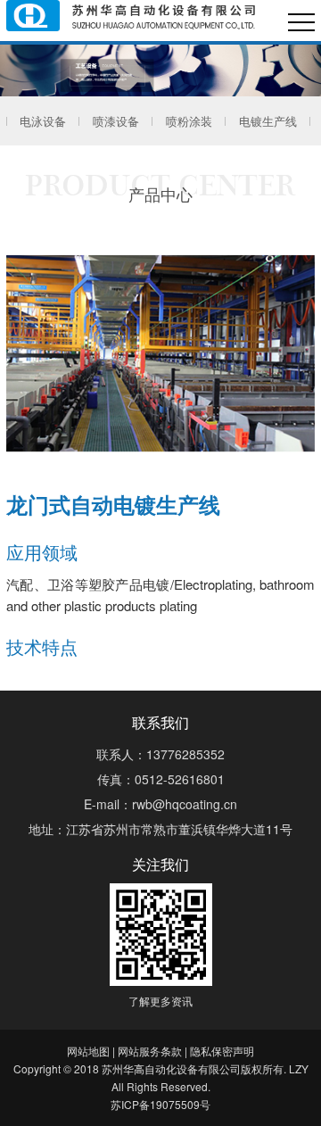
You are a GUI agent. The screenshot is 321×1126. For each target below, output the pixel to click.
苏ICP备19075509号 (160, 1104)
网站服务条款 (150, 1050)
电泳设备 (43, 120)
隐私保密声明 (222, 1050)
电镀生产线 (268, 120)
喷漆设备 (116, 120)
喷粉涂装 (189, 120)
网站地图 (88, 1050)
